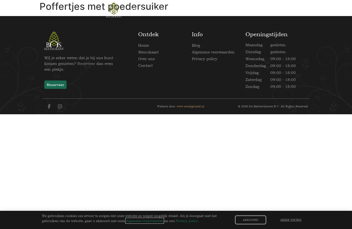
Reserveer (86, 63)
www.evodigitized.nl (190, 106)
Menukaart (148, 52)
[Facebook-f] (49, 106)
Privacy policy (204, 58)
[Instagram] (60, 106)
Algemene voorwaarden (213, 52)
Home (143, 45)
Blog (196, 45)
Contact (145, 65)
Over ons (146, 58)
